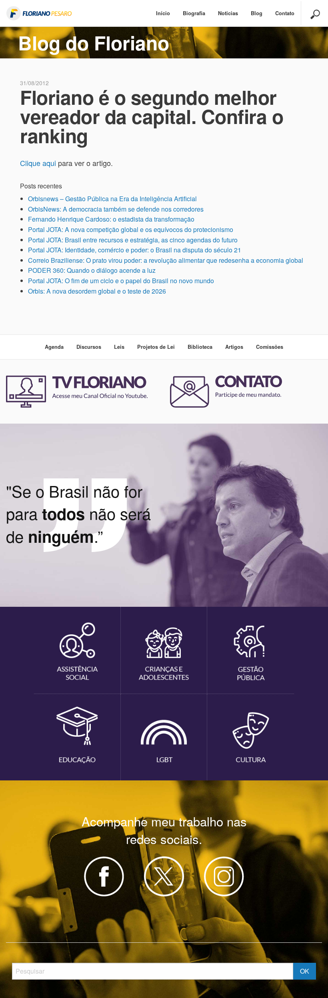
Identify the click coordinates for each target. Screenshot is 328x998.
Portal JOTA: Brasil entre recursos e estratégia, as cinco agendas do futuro (133, 239)
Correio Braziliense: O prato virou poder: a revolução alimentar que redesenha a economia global (165, 260)
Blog (256, 13)
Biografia (194, 13)
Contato (284, 13)
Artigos (234, 346)
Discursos (88, 346)
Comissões (269, 346)
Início (163, 13)
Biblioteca (200, 346)
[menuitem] (163, 13)
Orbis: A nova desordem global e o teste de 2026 (97, 291)
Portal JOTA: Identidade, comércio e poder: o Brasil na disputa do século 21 (134, 249)
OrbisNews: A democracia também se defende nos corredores (116, 209)
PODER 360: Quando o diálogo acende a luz (92, 270)
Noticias (228, 13)
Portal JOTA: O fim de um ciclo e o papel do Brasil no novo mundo (121, 280)
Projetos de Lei (156, 346)
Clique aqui (38, 163)
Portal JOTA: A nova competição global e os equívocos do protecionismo (130, 229)
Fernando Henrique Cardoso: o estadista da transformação (111, 219)
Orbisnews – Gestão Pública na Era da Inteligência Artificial (112, 198)
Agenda (54, 346)
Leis (119, 346)
